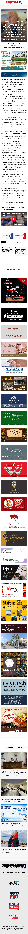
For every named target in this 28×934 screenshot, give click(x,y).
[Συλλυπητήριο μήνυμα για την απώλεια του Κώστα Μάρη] (14, 838)
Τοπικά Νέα (19, 21)
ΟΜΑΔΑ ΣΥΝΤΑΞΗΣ (15, 43)
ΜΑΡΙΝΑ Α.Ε (4, 243)
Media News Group (16, 929)
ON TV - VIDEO (9, 21)
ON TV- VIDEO (10, 242)
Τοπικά (9, 243)
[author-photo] (2, 775)
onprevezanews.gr (7, 926)
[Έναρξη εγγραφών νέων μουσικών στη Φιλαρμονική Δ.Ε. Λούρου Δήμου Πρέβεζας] (14, 813)
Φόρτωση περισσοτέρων (13, 855)
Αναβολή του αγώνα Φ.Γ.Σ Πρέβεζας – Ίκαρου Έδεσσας (7, 250)
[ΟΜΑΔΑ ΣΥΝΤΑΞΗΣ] (14, 263)
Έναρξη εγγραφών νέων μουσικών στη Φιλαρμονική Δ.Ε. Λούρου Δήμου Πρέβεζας (12, 824)
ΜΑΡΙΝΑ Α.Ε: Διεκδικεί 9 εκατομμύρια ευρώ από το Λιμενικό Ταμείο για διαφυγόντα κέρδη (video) (20, 252)
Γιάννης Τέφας (18, 242)
